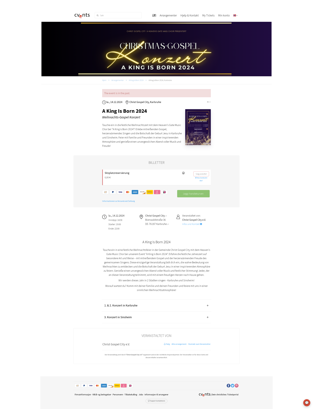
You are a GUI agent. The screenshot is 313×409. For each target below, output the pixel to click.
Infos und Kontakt (191, 224)
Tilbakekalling (130, 394)
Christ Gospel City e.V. (116, 344)
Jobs (141, 394)
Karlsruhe (161, 224)
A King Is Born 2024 (136, 80)
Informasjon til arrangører (156, 394)
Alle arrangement (179, 344)
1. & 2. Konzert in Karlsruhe (120, 305)
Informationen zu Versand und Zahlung (118, 201)
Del (209, 102)
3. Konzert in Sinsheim (118, 317)
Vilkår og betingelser (101, 394)
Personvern (118, 394)
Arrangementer (118, 80)
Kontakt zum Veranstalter (199, 344)
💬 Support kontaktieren (156, 401)
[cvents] (83, 15)
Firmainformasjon (83, 394)
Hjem (104, 80)
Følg (168, 344)
